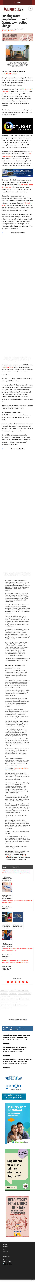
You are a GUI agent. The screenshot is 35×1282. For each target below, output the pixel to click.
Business (5, 1246)
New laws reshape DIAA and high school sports (17, 769)
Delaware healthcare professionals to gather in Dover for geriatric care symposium (17, 1060)
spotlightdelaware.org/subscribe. (17, 856)
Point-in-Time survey (25, 999)
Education (5, 1251)
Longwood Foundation (6, 996)
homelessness (4, 993)
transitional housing (21, 1005)
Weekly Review (7, 1261)
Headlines (4, 30)
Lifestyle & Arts (12, 30)
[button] (30, 8)
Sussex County (15, 1002)
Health (5, 1254)
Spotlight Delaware (10, 74)
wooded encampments (5, 1008)
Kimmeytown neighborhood (24, 993)
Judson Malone (13, 993)
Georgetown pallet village (22, 990)
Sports (4, 1259)
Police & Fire (6, 1256)
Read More (6, 1043)
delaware (12, 990)
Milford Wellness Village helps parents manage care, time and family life (15, 1048)
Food (4, 1249)
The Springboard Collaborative (8, 1005)
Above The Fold (4, 990)
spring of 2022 (8, 367)
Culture (5, 1244)
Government (6, 1241)
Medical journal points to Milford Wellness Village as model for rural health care (16, 1036)
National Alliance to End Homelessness (9, 999)
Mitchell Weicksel (17, 996)
